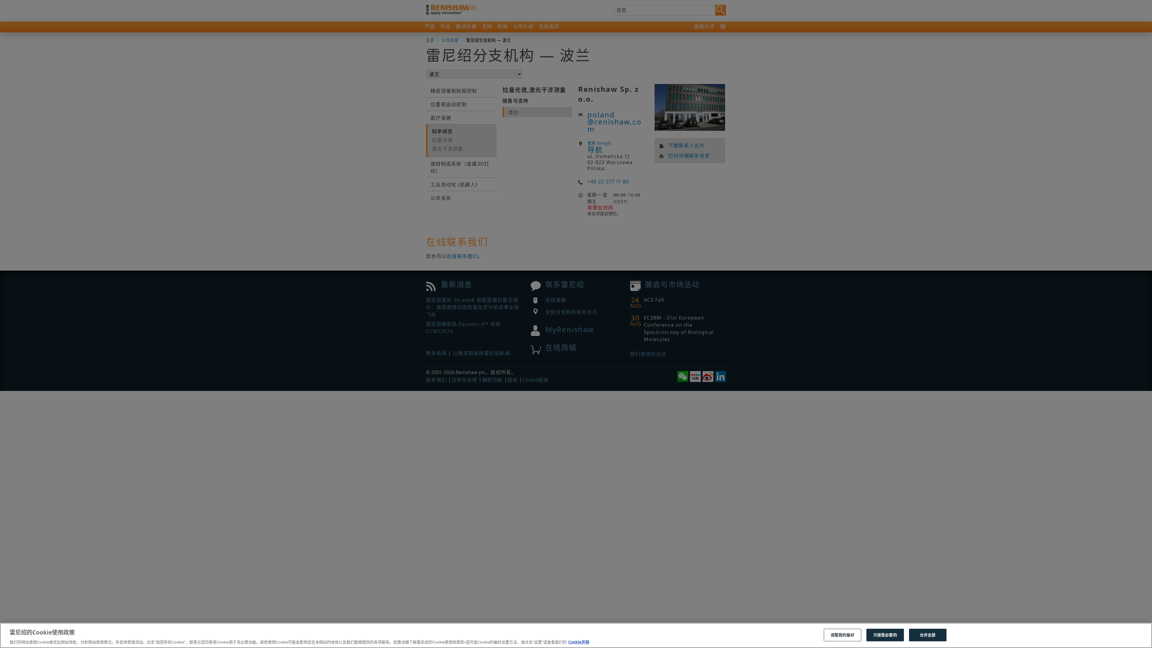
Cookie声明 (578, 641)
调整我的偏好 (842, 634)
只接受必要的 (885, 634)
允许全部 (928, 634)
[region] (576, 635)
